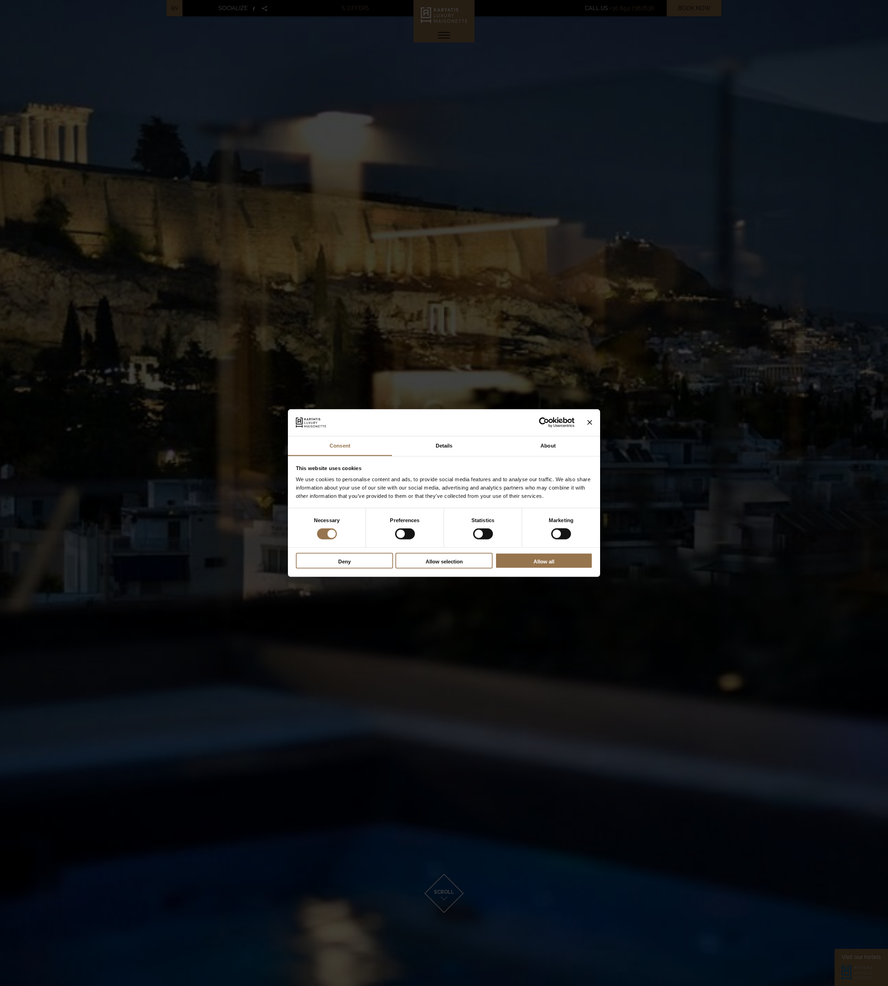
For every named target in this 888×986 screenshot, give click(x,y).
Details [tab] (444, 445)
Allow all (543, 561)
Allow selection (444, 561)
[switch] (405, 533)
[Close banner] (589, 422)
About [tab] (548, 445)
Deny (344, 561)
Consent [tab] (340, 445)
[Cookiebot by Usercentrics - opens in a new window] (544, 422)
